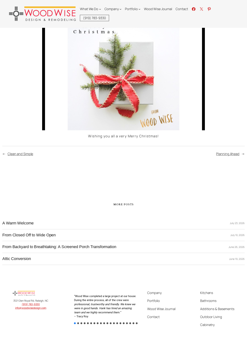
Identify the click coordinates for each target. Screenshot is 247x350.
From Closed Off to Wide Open (29, 235)
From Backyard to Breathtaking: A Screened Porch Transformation (59, 247)
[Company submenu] (121, 9)
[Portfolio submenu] (139, 9)
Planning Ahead (227, 154)
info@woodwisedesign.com (30, 308)
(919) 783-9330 (31, 304)
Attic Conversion (16, 259)
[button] (75, 323)
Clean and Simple (20, 154)
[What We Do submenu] (100, 9)
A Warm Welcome (18, 223)
